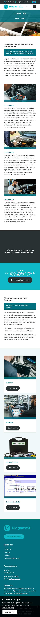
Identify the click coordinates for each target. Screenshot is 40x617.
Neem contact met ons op (20, 280)
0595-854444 (10, 2)
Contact (7, 552)
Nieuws (7, 555)
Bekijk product (12, 388)
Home (17, 18)
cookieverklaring (8, 608)
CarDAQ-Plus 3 (12, 462)
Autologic (10, 422)
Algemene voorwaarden (12, 558)
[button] (34, 2)
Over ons (8, 549)
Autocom (9, 383)
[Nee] (38, 606)
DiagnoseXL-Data (13, 502)
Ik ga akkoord (9, 612)
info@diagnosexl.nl (14, 579)
